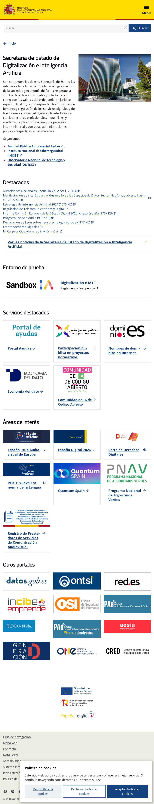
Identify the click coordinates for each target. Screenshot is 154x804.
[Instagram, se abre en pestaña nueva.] (13, 791)
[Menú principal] (146, 9)
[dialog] (86, 782)
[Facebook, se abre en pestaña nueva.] (5, 791)
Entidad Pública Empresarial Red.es (34, 146)
